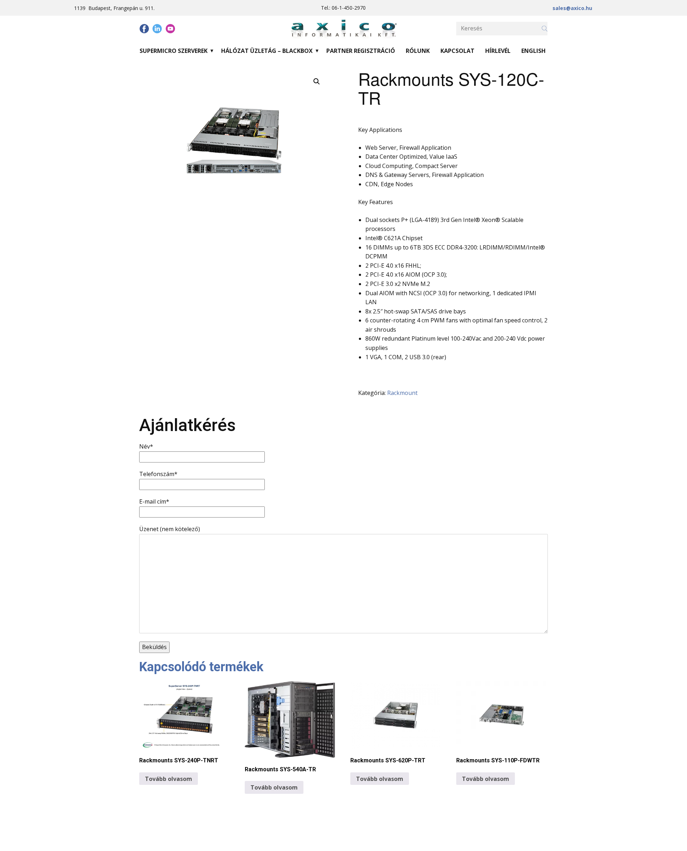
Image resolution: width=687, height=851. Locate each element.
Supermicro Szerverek (174, 51)
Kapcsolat (457, 51)
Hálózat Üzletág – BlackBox (267, 51)
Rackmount (402, 393)
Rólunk (418, 51)
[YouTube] (170, 28)
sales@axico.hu (572, 8)
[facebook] (144, 28)
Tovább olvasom (168, 779)
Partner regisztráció (360, 51)
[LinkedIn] (157, 28)
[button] (316, 81)
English (533, 51)
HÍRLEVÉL (498, 51)
